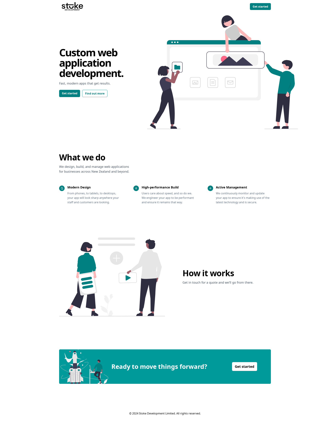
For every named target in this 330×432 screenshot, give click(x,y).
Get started (260, 6)
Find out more (94, 93)
